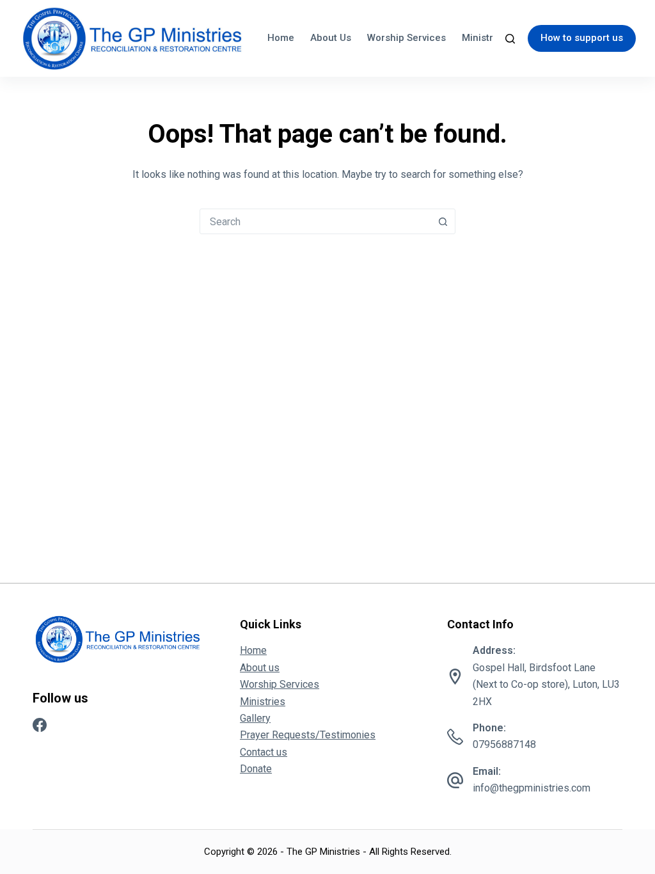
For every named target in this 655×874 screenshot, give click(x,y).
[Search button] (442, 221)
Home (280, 38)
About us (330, 38)
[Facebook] (40, 725)
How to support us (582, 38)
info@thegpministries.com (531, 788)
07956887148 (504, 744)
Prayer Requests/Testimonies (307, 735)
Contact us (263, 752)
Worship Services (406, 38)
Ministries (484, 38)
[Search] (510, 39)
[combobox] (315, 221)
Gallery (255, 718)
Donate (256, 769)
